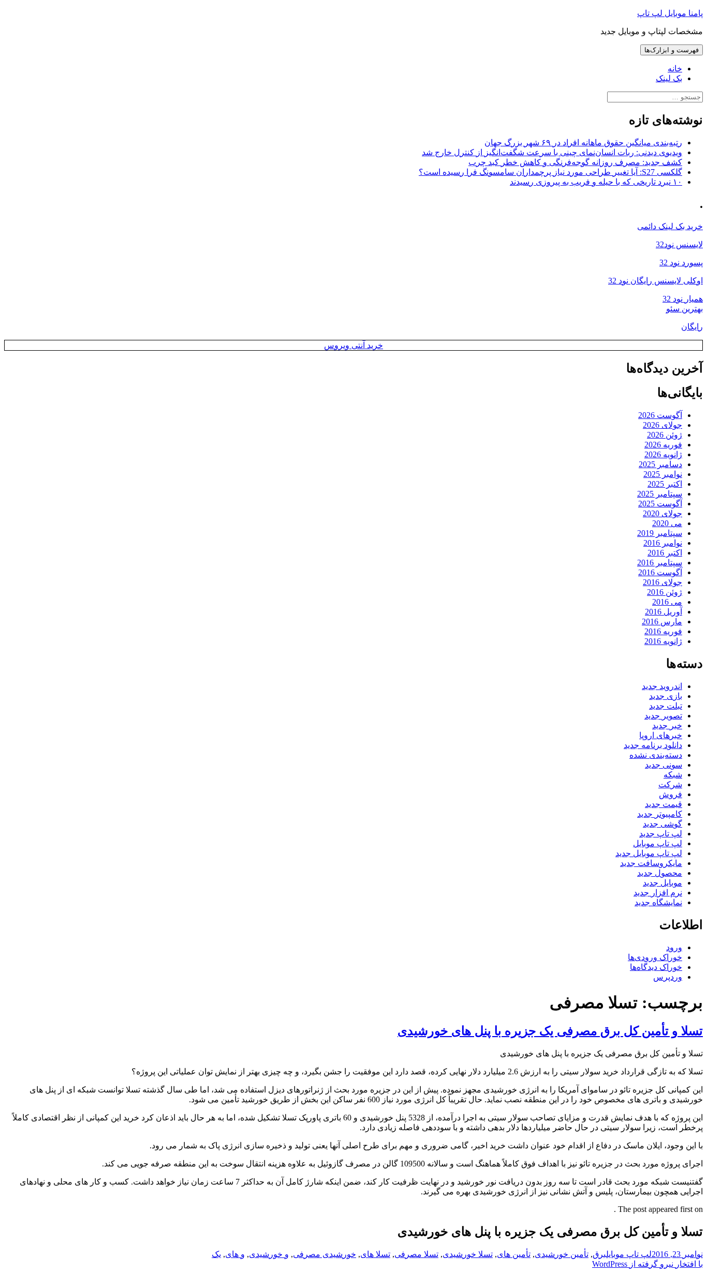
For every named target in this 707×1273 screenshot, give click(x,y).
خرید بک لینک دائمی (670, 226)
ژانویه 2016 (663, 641)
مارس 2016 (662, 621)
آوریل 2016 (663, 611)
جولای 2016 (662, 582)
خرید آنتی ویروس (353, 345)
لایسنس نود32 (679, 244)
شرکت (670, 784)
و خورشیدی (269, 1254)
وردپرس (667, 976)
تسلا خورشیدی (468, 1254)
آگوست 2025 (660, 503)
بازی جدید (665, 696)
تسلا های (375, 1254)
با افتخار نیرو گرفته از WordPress (647, 1264)
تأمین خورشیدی (561, 1254)
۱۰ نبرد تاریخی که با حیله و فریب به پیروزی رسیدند (596, 181)
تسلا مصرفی (416, 1254)
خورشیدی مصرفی (324, 1254)
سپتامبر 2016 (659, 562)
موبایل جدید (662, 882)
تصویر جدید (663, 715)
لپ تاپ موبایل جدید (648, 853)
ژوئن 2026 (664, 434)
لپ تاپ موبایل (657, 843)
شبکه (673, 774)
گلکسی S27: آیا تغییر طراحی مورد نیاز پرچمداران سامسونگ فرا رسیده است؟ (550, 172)
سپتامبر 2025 (659, 493)
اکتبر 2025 (664, 484)
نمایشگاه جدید (658, 902)
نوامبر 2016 (662, 542)
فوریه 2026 (663, 444)
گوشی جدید (662, 823)
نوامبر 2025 (662, 474)
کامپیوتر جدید (659, 814)
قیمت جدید (663, 804)
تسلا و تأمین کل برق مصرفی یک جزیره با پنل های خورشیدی (550, 1031)
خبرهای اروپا (660, 735)
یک (216, 1254)
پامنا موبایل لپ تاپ (670, 13)
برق (599, 1254)
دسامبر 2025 (660, 464)
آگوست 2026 (660, 415)
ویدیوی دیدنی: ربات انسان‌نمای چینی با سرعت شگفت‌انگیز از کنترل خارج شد (552, 152)
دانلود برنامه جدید (653, 745)
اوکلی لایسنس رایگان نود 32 (655, 280)
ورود (674, 947)
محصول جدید (659, 872)
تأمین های (514, 1254)
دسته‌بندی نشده (655, 755)
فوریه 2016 (663, 631)
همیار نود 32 (682, 298)
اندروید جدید (662, 686)
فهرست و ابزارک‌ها (671, 50)
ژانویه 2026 (663, 454)
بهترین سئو (684, 308)
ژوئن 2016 (664, 592)
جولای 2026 (662, 425)
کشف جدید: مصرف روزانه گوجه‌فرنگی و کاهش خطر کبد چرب (575, 162)
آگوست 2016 (660, 572)
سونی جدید (663, 764)
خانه (675, 68)
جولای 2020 (662, 513)
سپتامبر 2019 (659, 533)
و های (235, 1254)
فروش (670, 794)
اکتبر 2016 (664, 552)
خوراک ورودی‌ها (655, 957)
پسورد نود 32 (681, 262)
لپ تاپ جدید (660, 833)
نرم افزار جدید (658, 892)
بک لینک (669, 78)
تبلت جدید (665, 705)
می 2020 (667, 523)
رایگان (692, 326)
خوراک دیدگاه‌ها (656, 967)
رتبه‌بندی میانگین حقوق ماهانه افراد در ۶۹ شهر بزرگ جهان (583, 142)
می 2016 (667, 601)
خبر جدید (667, 725)
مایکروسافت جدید (651, 863)
